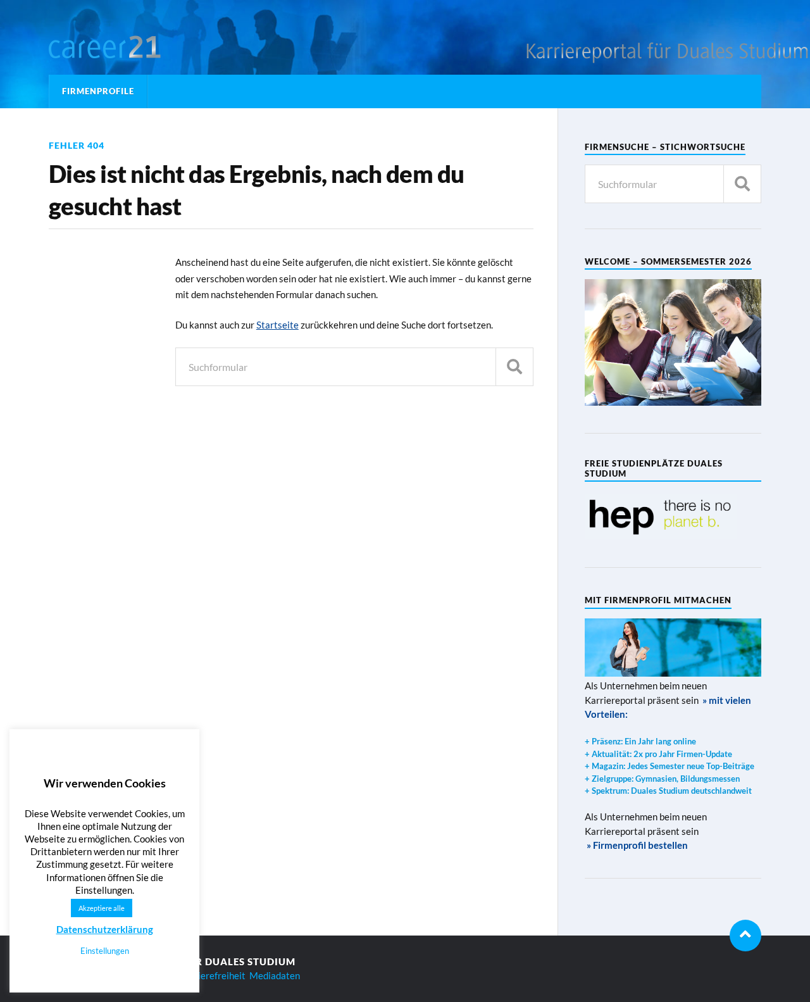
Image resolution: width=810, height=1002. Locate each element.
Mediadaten (274, 975)
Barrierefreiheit (212, 975)
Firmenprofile (98, 91)
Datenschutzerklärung (104, 929)
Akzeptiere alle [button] (101, 908)
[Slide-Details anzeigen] (661, 516)
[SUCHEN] (514, 367)
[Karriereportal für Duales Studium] (128, 47)
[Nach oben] (745, 935)
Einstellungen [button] (104, 951)
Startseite (277, 324)
